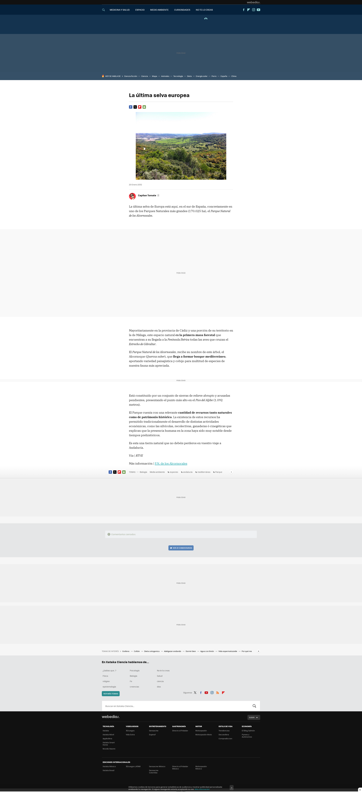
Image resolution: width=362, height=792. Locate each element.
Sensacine (153, 730)
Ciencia (144, 76)
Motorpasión (201, 730)
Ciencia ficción (130, 76)
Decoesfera (224, 734)
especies (174, 472)
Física (105, 675)
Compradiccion (225, 738)
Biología (143, 472)
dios (159, 686)
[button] (148, 195)
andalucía (187, 472)
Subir (252, 717)
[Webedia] (253, 2)
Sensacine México (157, 766)
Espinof (152, 734)
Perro (214, 76)
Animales (165, 76)
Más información (202, 789)
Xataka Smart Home (109, 743)
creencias (134, 686)
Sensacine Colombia (153, 771)
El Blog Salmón (248, 730)
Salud (159, 675)
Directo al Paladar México (180, 767)
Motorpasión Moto (203, 734)
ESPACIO (140, 9)
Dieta (189, 76)
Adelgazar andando (173, 651)
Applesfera (107, 738)
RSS (217, 692)
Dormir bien (191, 651)
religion (106, 681)
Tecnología (178, 76)
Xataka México (109, 766)
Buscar (254, 706)
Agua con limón (207, 651)
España (224, 76)
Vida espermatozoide (228, 651)
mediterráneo (203, 472)
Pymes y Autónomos (247, 735)
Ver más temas (110, 693)
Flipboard (248, 9)
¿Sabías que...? (109, 670)
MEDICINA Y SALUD (120, 9)
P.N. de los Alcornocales (171, 463)
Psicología (134, 670)
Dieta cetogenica (152, 651)
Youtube (258, 9)
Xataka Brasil (108, 770)
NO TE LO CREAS (204, 9)
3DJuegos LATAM (133, 766)
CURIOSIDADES (182, 9)
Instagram (253, 9)
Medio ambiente (157, 472)
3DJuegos (130, 730)
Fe (131, 681)
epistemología (109, 686)
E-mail (144, 107)
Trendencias (224, 730)
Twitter (135, 107)
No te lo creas (163, 670)
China (233, 76)
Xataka (106, 730)
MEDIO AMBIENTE (159, 9)
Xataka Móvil (108, 734)
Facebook (243, 9)
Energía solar (201, 76)
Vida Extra (130, 734)
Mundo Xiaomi (109, 748)
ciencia (160, 681)
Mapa (154, 76)
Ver (182, 547)
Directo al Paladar (180, 730)
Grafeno (126, 651)
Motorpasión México (201, 767)
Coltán (137, 651)
